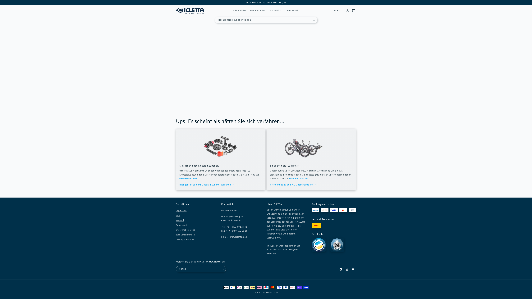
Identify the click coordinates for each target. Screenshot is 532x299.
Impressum (181, 210)
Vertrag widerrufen (185, 240)
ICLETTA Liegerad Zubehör (269, 292)
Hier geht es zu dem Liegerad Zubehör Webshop (205, 184)
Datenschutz (182, 225)
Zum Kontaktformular (186, 235)
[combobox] (266, 20)
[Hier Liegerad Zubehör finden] (314, 20)
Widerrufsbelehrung (185, 230)
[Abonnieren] (223, 269)
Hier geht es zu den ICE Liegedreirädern (291, 184)
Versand (180, 220)
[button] (258, 11)
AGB (178, 215)
